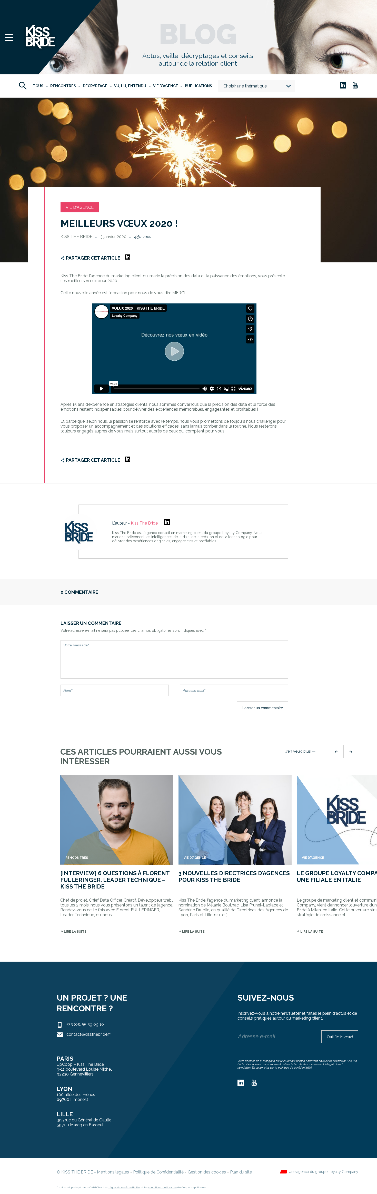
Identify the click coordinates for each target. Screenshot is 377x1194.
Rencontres (63, 86)
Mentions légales (113, 1172)
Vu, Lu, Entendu (130, 86)
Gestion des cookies (207, 1172)
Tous (38, 86)
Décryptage (95, 86)
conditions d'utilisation (162, 1187)
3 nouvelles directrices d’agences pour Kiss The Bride (234, 876)
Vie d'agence (165, 86)
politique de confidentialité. (295, 1067)
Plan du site (241, 1172)
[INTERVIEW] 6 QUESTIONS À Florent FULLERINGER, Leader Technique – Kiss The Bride (115, 880)
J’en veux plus (300, 751)
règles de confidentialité (124, 1187)
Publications (198, 86)
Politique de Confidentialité (158, 1172)
